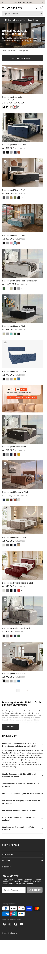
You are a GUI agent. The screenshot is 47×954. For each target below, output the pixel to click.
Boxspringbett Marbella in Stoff (15, 492)
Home (4, 51)
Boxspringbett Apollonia (12, 97)
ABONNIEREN (34, 890)
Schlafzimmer (12, 51)
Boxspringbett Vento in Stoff (13, 235)
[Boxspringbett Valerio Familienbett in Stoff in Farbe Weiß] (7, 288)
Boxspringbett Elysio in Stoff (14, 674)
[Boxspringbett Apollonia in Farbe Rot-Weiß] (15, 107)
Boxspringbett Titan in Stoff (13, 190)
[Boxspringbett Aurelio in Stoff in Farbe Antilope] (18, 545)
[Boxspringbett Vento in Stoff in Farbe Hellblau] (15, 243)
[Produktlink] (22, 87)
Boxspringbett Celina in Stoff (14, 145)
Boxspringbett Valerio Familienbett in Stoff (19, 281)
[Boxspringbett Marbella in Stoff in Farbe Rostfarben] (15, 499)
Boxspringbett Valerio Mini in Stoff (16, 628)
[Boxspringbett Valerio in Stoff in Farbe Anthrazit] (3, 454)
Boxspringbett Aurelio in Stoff (14, 537)
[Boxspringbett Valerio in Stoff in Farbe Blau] (18, 379)
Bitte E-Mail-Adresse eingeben (21, 884)
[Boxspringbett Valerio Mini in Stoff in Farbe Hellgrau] (7, 635)
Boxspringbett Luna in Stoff (13, 326)
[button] (3, 7)
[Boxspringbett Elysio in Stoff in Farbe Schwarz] (3, 681)
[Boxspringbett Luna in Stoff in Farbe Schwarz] (18, 333)
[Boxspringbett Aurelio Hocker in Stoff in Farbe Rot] (18, 590)
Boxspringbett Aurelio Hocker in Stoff (17, 583)
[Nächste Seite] (27, 690)
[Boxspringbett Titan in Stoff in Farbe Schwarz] (18, 197)
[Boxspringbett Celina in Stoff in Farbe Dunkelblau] (15, 152)
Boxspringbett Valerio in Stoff (14, 371)
